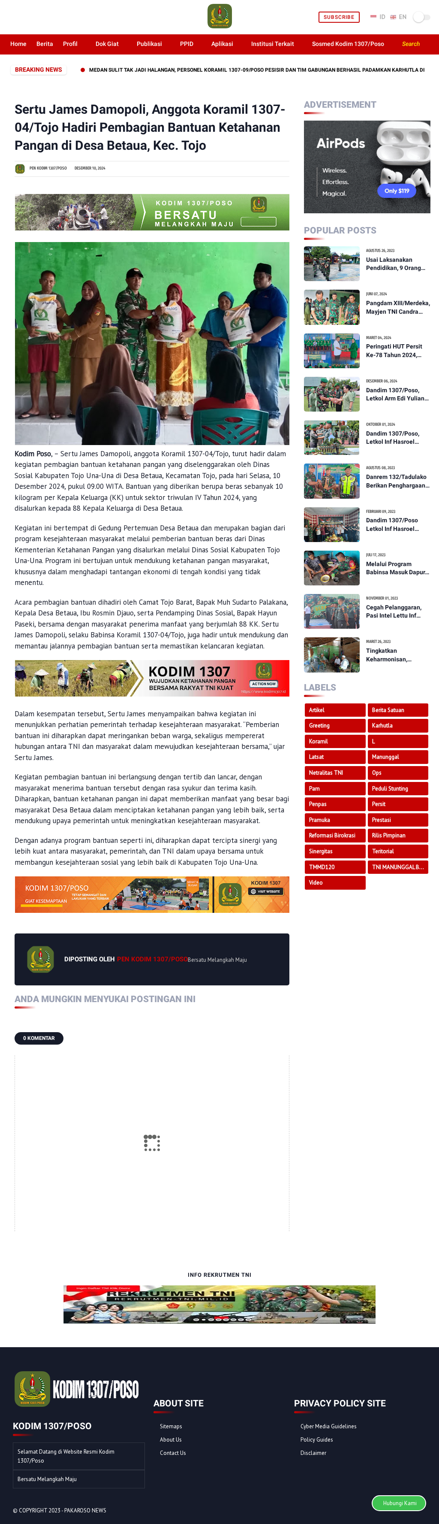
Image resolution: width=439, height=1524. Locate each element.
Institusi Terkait (272, 43)
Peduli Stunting (390, 788)
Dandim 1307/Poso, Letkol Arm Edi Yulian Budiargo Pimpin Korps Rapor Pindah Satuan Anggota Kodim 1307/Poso (397, 395)
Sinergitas (321, 851)
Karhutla (382, 725)
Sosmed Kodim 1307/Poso (348, 43)
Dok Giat (107, 43)
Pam (314, 788)
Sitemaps (171, 1426)
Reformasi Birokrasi (332, 835)
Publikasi (149, 43)
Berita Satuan (388, 710)
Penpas (318, 804)
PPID (186, 43)
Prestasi (381, 820)
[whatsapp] (33, 17)
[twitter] (23, 17)
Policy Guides (317, 1439)
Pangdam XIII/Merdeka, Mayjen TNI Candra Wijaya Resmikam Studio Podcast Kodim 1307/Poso (398, 308)
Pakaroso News (85, 1510)
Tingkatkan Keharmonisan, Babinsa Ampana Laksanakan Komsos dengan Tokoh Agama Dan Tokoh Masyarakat (397, 655)
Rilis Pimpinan (389, 835)
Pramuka (319, 820)
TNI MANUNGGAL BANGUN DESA (400, 867)
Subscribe (339, 17)
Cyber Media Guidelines (329, 1426)
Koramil (318, 741)
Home (18, 43)
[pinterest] (43, 17)
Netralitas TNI (326, 772)
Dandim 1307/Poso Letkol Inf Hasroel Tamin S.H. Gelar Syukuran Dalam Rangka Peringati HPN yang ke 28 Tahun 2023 (397, 525)
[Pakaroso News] (220, 27)
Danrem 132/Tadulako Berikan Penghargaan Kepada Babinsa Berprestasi (396, 481)
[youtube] (62, 17)
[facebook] (13, 17)
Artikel (317, 710)
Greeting (319, 725)
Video (316, 882)
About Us (171, 1439)
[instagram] (53, 17)
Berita (44, 43)
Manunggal (385, 756)
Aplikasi (222, 43)
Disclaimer (313, 1453)
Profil (70, 43)
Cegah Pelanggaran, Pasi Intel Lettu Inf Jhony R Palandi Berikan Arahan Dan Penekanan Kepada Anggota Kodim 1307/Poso (393, 612)
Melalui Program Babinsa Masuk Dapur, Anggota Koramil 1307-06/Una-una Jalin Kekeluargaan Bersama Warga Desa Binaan (398, 569)
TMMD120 (321, 867)
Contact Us (173, 1453)
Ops (377, 772)
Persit (378, 804)
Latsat (316, 756)
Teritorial (383, 851)
